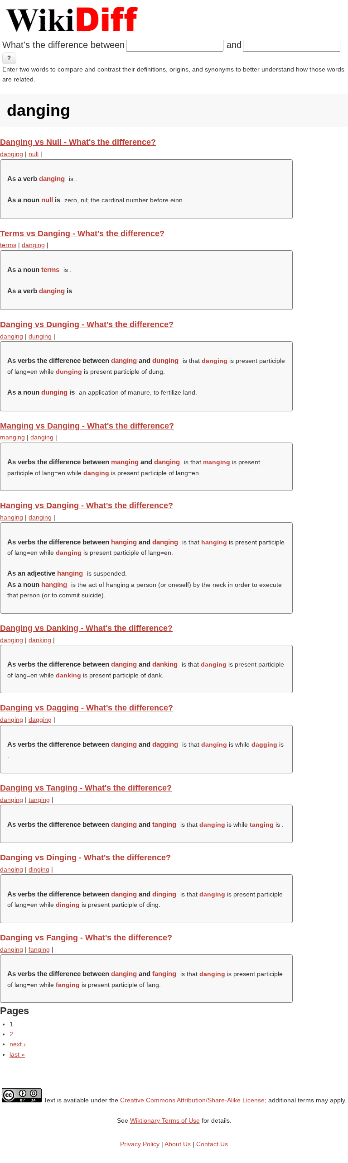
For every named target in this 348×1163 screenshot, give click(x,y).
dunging (40, 336)
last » (17, 1054)
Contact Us (212, 1144)
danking (40, 639)
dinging (39, 869)
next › (18, 1044)
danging (11, 153)
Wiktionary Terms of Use (165, 1120)
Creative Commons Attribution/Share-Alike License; (193, 1100)
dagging (40, 719)
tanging (39, 799)
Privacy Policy (140, 1144)
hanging (11, 517)
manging (12, 437)
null (34, 153)
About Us (177, 1144)
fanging (39, 949)
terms (8, 244)
